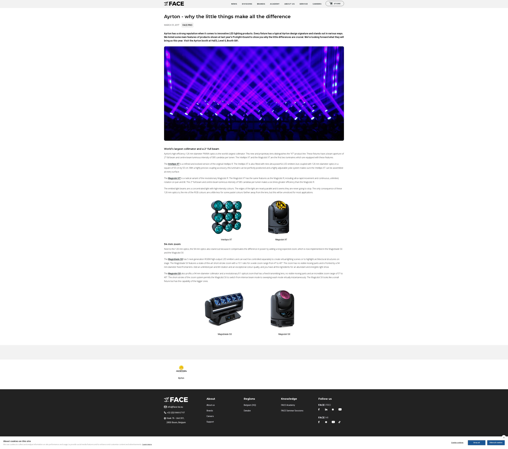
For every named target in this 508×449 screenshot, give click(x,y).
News (234, 4)
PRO (324, 405)
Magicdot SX (174, 273)
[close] (504, 437)
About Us (289, 4)
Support (210, 422)
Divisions (247, 4)
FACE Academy (288, 405)
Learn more (147, 444)
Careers (317, 4)
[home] (174, 3)
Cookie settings (457, 443)
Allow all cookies (495, 443)
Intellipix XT (174, 164)
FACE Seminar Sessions (292, 410)
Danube (247, 410)
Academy (275, 4)
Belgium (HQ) (250, 405)
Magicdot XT (174, 178)
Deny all (476, 443)
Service (304, 4)
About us (211, 405)
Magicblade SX (175, 259)
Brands (261, 4)
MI (323, 417)
